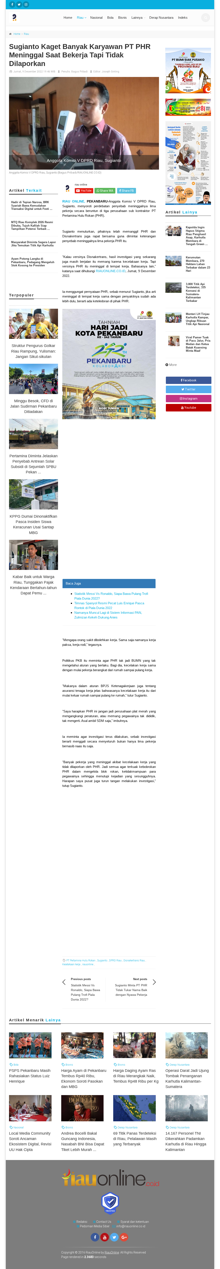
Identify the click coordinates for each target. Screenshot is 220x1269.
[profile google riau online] (124, 1237)
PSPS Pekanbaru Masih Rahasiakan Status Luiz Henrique (29, 1075)
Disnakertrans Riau (134, 960)
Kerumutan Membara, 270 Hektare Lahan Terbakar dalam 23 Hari (198, 264)
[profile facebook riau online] (12, 4)
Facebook (189, 380)
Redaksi (81, 1221)
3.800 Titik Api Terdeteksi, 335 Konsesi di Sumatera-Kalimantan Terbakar (196, 292)
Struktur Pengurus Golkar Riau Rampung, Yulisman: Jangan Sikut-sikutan (33, 351)
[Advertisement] (109, 540)
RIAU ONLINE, (74, 201)
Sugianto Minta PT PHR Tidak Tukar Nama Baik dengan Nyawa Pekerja (131, 990)
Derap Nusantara (161, 17)
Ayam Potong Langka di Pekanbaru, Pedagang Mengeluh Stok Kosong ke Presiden (32, 262)
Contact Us (103, 1221)
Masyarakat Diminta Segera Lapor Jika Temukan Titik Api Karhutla (33, 244)
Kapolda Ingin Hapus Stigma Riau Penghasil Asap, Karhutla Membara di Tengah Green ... (197, 236)
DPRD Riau (115, 960)
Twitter (190, 389)
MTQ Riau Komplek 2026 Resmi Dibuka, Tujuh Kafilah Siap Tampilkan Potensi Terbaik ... (32, 225)
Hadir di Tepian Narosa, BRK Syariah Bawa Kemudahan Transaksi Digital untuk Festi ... (31, 205)
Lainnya (136, 17)
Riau (80, 17)
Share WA (106, 190)
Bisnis (122, 17)
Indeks (183, 17)
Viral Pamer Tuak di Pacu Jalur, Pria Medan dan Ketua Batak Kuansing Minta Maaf (198, 344)
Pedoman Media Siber (95, 1226)
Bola (110, 17)
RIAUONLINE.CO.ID (110, 271)
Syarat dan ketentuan (135, 1221)
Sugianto (102, 960)
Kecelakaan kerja (71, 964)
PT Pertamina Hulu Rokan (80, 960)
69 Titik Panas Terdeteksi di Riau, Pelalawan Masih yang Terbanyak (135, 1138)
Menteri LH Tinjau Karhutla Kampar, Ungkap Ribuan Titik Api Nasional (197, 319)
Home (68, 17)
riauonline (87, 964)
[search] (205, 17)
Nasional (96, 17)
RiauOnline (112, 1252)
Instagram (189, 398)
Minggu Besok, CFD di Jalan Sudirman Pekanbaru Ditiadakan (33, 406)
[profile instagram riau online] (26, 4)
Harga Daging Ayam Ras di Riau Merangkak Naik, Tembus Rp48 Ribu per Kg (136, 1075)
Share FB (127, 190)
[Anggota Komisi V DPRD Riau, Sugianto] (84, 123)
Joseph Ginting (110, 71)
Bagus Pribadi (79, 71)
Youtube (190, 407)
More (173, 365)
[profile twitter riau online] (19, 4)
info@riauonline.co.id (130, 1226)
